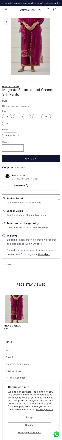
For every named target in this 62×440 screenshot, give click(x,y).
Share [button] (8, 264)
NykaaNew (19, 185)
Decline (29, 425)
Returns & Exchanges (17, 364)
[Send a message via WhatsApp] (56, 434)
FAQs (9, 350)
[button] (6, 9)
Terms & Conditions (16, 377)
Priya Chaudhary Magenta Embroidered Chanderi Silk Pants (15, 326)
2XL (7, 123)
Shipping (5, 106)
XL (46, 116)
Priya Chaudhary (10, 86)
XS (7, 116)
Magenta (10, 135)
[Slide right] (37, 80)
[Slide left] (24, 80)
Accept (29, 417)
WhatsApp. (44, 254)
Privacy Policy (44, 409)
